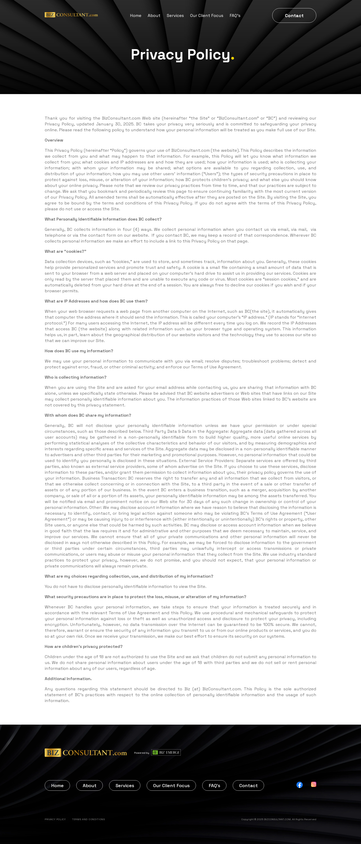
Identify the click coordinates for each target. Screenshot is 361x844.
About (154, 15)
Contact (294, 15)
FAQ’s (235, 15)
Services (175, 15)
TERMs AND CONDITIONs (88, 819)
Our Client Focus (206, 15)
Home (135, 15)
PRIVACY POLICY (55, 819)
